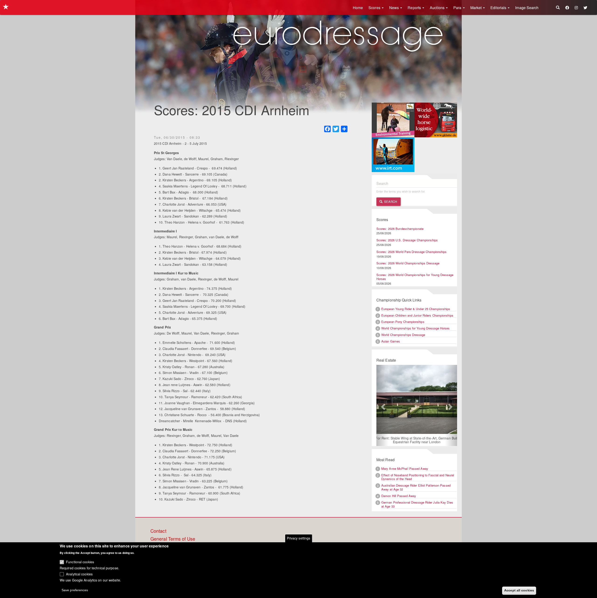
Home (358, 7)
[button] (382, 405)
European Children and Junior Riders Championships (417, 315)
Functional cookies (80, 562)
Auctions (437, 7)
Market (476, 7)
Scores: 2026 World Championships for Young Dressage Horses (414, 277)
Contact (158, 531)
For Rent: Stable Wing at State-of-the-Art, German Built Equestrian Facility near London (416, 440)
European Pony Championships (402, 321)
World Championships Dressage (403, 334)
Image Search (526, 7)
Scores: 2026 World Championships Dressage (407, 263)
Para (457, 7)
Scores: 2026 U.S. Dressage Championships (407, 240)
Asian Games (390, 341)
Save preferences (75, 590)
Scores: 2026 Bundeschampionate (399, 228)
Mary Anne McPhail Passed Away (404, 468)
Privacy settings (298, 538)
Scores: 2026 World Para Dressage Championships (411, 251)
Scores (374, 7)
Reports (415, 7)
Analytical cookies (79, 573)
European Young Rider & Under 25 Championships (415, 309)
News (394, 7)
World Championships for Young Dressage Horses (415, 328)
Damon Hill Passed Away (398, 496)
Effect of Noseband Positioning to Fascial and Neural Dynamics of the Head (417, 477)
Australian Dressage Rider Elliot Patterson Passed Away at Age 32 (416, 487)
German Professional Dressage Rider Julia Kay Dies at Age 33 (417, 504)
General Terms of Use (172, 539)
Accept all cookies (519, 590)
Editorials (498, 7)
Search (390, 201)
